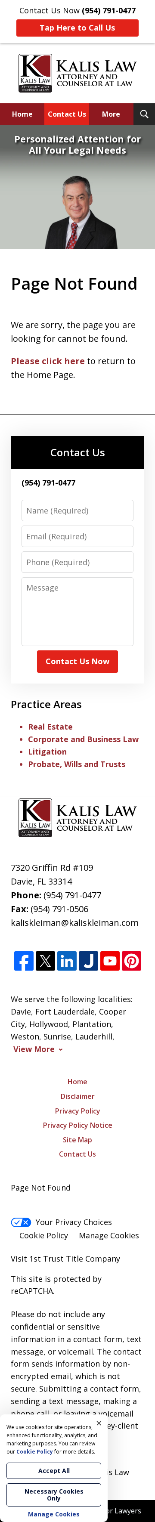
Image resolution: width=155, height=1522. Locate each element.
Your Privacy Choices (74, 1222)
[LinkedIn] (67, 961)
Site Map (77, 1140)
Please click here (48, 361)
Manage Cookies (109, 1235)
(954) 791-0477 (72, 895)
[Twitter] (45, 961)
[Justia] (88, 961)
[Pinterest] (131, 961)
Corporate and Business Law (83, 739)
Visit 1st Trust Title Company (65, 1258)
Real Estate (50, 726)
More (111, 114)
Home (22, 114)
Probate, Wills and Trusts (76, 764)
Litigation (47, 751)
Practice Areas (46, 704)
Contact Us (67, 114)
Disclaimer (78, 1096)
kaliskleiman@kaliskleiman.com (75, 922)
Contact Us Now (77, 661)
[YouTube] (110, 961)
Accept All (54, 1470)
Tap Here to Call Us (77, 27)
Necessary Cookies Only (54, 1494)
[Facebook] (24, 961)
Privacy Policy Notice (77, 1125)
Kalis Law (112, 1472)
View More (34, 1049)
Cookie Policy (43, 1235)
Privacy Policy (77, 1111)
